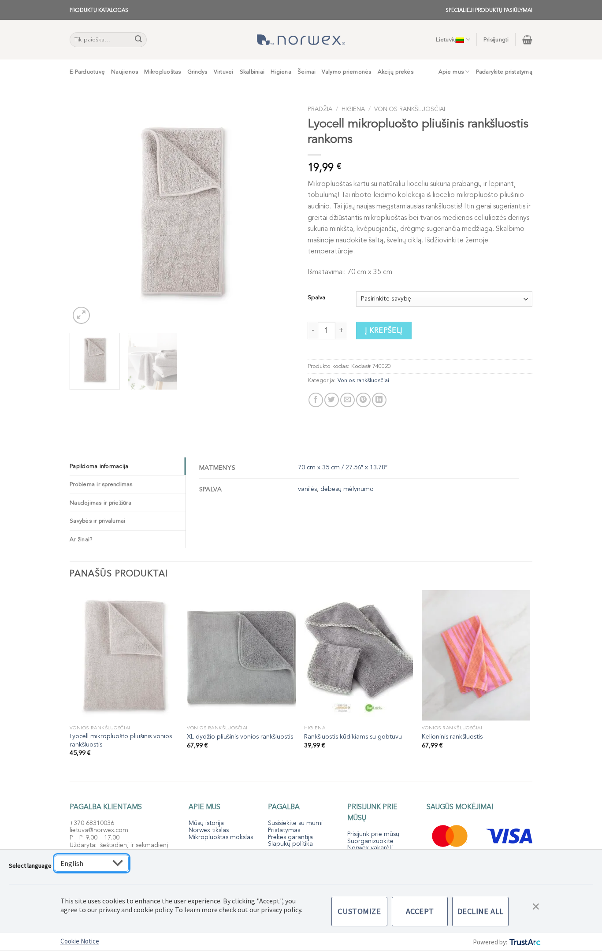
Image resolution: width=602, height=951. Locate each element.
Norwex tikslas (209, 830)
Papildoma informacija (99, 466)
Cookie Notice (79, 941)
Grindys (197, 72)
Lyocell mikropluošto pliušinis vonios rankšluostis (121, 740)
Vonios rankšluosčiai (409, 109)
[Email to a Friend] (347, 400)
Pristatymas (284, 830)
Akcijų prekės (395, 72)
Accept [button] (420, 911)
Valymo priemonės (346, 72)
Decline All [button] (480, 911)
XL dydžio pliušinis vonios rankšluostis (240, 737)
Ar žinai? (81, 539)
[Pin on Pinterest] (363, 400)
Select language (30, 865)
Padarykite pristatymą (504, 72)
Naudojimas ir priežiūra (100, 503)
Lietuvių (446, 40)
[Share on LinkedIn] (379, 400)
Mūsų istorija (206, 823)
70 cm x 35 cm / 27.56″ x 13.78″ (342, 467)
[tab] (128, 466)
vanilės (307, 489)
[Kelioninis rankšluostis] (476, 655)
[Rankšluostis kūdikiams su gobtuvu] (358, 655)
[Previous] (85, 213)
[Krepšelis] (527, 39)
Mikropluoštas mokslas (221, 837)
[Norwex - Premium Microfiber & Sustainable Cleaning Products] (301, 39)
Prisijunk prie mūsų (373, 834)
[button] (536, 905)
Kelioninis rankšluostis (452, 737)
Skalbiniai (252, 72)
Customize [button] (359, 911)
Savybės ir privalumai (97, 521)
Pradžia (320, 109)
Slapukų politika (290, 844)
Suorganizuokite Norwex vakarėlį (370, 844)
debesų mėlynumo (347, 489)
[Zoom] (81, 315)
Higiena (281, 72)
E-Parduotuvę (87, 72)
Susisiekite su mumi (295, 823)
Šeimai (306, 72)
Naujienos (124, 72)
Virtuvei (224, 72)
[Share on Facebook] (315, 400)
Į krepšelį (384, 330)
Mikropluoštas (162, 72)
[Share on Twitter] (331, 400)
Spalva (316, 298)
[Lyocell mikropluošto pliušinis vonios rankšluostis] (124, 655)
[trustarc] (524, 942)
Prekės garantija (290, 837)
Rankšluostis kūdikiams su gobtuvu (353, 737)
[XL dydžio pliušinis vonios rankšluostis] (241, 655)
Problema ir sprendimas (101, 484)
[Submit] (138, 39)
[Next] (279, 213)
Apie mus (451, 72)
